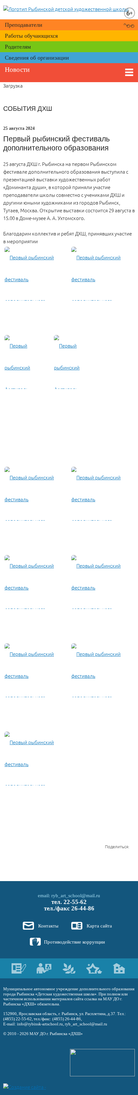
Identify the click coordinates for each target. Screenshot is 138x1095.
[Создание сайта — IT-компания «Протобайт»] (26, 1086)
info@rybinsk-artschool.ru (40, 1024)
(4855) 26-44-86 (66, 1018)
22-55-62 (75, 901)
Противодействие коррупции (74, 942)
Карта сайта (99, 925)
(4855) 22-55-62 (17, 1018)
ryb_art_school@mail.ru (75, 895)
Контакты (48, 925)
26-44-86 (82, 908)
